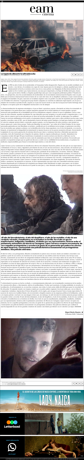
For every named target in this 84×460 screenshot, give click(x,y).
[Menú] (2, 1)
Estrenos (14, 384)
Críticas (9, 384)
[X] (75, 74)
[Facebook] (72, 74)
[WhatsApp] (81, 74)
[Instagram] (78, 74)
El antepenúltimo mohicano (22, 5)
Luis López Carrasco (20, 384)
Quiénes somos (22, 459)
